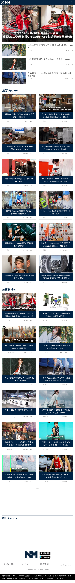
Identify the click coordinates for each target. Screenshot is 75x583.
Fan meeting (11, 352)
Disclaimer (61, 565)
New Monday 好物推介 (23, 576)
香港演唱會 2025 (59, 576)
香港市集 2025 (37, 579)
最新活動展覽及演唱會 (42, 576)
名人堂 (45, 320)
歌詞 (61, 579)
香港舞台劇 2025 (51, 579)
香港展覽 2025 (24, 579)
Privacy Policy (68, 565)
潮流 (8, 121)
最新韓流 (9, 449)
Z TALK (30, 50)
